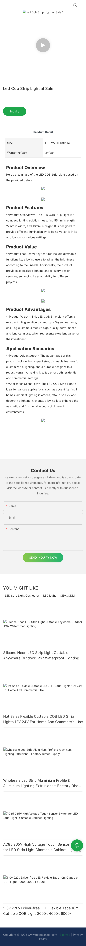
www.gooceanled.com (43, 934)
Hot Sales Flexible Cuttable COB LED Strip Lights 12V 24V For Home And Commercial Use (43, 719)
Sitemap (65, 934)
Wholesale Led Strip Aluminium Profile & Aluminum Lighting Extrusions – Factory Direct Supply (42, 783)
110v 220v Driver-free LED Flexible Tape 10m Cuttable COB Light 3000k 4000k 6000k (41, 911)
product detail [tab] (43, 132)
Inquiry (14, 111)
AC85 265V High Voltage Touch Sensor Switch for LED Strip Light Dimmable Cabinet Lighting (42, 847)
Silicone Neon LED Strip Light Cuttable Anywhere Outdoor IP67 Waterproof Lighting (41, 655)
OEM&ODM (67, 595)
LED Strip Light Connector (22, 595)
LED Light (49, 595)
